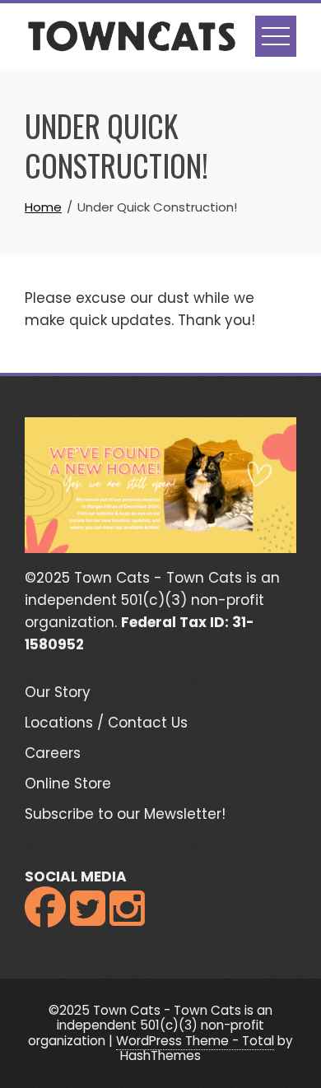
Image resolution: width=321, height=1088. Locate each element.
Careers (53, 753)
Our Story (58, 692)
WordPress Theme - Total (195, 1040)
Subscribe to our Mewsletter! (125, 814)
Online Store (68, 783)
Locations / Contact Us (106, 722)
